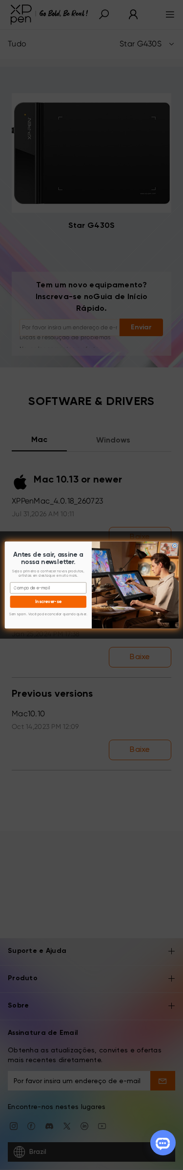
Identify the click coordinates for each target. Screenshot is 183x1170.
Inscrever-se (48, 602)
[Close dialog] (174, 545)
